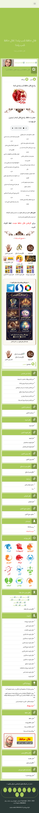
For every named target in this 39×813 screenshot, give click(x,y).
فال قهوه (31, 438)
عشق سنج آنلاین (29, 514)
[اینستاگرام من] (19, 790)
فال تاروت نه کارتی (29, 655)
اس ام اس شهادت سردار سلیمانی (25, 387)
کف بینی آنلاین (30, 459)
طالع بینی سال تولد (29, 608)
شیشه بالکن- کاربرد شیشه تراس (25, 701)
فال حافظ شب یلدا (29, 726)
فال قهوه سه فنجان (29, 442)
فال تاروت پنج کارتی (28, 646)
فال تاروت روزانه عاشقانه (27, 667)
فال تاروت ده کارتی (28, 659)
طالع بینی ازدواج (19, 356)
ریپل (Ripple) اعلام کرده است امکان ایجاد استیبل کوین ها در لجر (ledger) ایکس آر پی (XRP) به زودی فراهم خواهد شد (19, 695)
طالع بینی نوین (30, 762)
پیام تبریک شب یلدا (28, 731)
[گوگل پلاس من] (5, 790)
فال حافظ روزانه (29, 722)
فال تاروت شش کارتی (28, 651)
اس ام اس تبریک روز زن (27, 395)
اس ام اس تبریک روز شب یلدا (26, 400)
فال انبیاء (31, 425)
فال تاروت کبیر (30, 625)
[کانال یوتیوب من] (22, 794)
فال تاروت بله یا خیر (28, 672)
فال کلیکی (31, 501)
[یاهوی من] (34, 790)
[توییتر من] (10, 790)
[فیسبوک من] (24, 790)
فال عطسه (31, 758)
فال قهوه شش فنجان (28, 446)
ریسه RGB (31, 527)
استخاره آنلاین (30, 412)
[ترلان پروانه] (20, 63)
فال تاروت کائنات (29, 630)
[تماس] (14, 790)
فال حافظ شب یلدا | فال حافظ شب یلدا (20, 42)
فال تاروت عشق (29, 663)
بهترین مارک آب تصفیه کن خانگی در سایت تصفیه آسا (20, 689)
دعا (33, 488)
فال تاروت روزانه (29, 621)
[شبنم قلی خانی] (8, 63)
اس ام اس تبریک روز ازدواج (26, 391)
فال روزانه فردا (30, 775)
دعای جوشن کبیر (29, 484)
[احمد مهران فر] (31, 63)
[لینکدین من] (17, 794)
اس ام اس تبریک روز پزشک (26, 383)
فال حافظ (31, 718)
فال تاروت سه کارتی (28, 638)
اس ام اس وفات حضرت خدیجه (26, 379)
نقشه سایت (13, 807)
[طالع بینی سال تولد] (19, 601)
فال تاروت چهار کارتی (28, 642)
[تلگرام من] (29, 790)
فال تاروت (31, 676)
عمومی (24, 364)
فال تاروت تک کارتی (28, 634)
